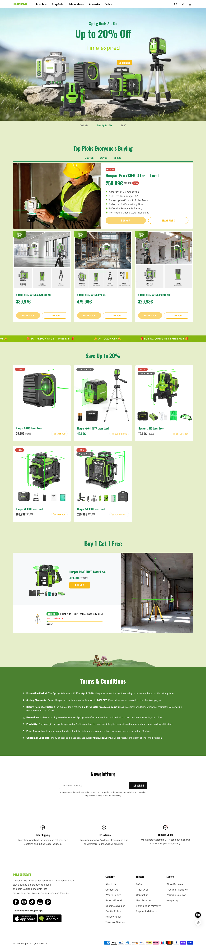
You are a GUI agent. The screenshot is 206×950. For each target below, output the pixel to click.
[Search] (175, 4)
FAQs (139, 884)
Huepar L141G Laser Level (151, 428)
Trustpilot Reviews (177, 889)
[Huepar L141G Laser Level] (164, 394)
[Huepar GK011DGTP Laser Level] (103, 394)
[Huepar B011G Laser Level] (42, 394)
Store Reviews (174, 884)
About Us (110, 884)
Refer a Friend (113, 900)
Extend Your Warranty (148, 905)
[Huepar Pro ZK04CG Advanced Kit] (42, 260)
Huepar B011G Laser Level (29, 428)
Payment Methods (146, 911)
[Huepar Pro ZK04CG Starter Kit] (164, 260)
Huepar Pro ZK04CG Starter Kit (154, 295)
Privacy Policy (113, 916)
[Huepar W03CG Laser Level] (103, 475)
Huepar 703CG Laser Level (29, 509)
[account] (182, 4)
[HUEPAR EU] (20, 4)
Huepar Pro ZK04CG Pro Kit (91, 295)
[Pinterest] (48, 902)
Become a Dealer (115, 905)
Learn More (168, 220)
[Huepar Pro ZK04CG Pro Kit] (103, 260)
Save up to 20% (104, 125)
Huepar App (173, 900)
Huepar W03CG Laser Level (91, 509)
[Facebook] (16, 902)
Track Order (143, 889)
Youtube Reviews (176, 894)
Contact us (142, 894)
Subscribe (124, 62)
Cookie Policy (113, 911)
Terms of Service (115, 922)
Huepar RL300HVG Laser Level (87, 571)
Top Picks (84, 125)
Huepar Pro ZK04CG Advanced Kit (33, 295)
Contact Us (111, 889)
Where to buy (113, 894)
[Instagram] (24, 902)
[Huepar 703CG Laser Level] (42, 475)
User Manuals (144, 900)
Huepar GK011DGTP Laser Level (93, 428)
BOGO (123, 125)
